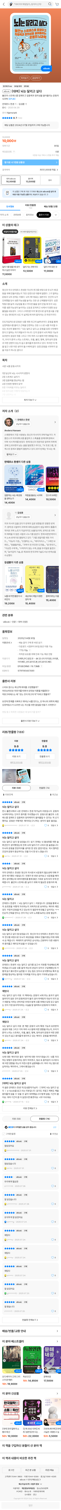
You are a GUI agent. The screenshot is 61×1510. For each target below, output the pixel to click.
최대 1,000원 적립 (48, 169)
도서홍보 (28, 1494)
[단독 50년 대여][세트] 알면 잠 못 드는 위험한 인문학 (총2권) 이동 (32, 1419)
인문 (14, 621)
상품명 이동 (11, 256)
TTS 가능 (23, 650)
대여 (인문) (23, 621)
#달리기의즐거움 (10, 231)
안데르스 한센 (8, 104)
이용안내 (6, 642)
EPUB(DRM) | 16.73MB (29, 666)
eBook (6, 621)
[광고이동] (50, 4)
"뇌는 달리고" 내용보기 (30, 906)
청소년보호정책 (42, 1488)
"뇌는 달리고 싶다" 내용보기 (30, 813)
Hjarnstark (12, 112)
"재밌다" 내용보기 (30, 998)
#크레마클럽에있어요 (28, 231)
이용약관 (16, 1488)
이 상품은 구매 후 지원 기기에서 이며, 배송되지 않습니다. (34, 193)
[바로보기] (9, 776)
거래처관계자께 (38, 1491)
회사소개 (27, 1491)
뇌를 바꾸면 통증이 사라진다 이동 (13, 585)
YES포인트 (7, 151)
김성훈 (22, 104)
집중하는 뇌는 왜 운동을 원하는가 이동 (13, 484)
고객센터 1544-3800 (13, 1476)
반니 (4, 107)
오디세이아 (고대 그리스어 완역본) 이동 (11, 1365)
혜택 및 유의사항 (16, 762)
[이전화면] (3, 4)
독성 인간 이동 (32, 1365)
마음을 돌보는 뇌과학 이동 (34, 484)
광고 (34, 1494)
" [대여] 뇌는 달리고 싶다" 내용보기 (30, 1090)
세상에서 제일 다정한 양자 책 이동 (34, 585)
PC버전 (19, 1491)
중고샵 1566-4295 (48, 1476)
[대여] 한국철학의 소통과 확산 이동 (11, 1418)
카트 (57, 4)
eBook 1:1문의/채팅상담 (29, 1479)
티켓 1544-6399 (31, 1476)
